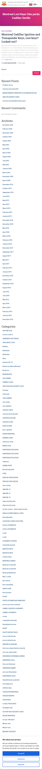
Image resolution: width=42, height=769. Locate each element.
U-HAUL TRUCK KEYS (9, 704)
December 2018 (8, 220)
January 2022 (7, 168)
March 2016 (6, 307)
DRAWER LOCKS (8, 438)
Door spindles (7, 430)
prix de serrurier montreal (11, 604)
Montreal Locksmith (9, 565)
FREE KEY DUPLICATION (10, 477)
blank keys (6, 350)
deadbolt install (8, 422)
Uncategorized (8, 708)
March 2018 (6, 236)
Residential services (9, 624)
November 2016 (8, 276)
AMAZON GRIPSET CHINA (11, 97)
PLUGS (5, 596)
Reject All (21, 764)
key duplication (8, 517)
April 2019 (6, 204)
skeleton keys (7, 688)
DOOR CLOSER (7, 426)
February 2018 (7, 240)
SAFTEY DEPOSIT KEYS (10, 632)
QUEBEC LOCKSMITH (9, 612)
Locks (5, 533)
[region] (21, 752)
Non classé (6, 581)
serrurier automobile (10, 652)
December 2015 (8, 319)
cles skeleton (7, 406)
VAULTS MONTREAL (9, 715)
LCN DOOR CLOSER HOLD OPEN (13, 521)
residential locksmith (10, 620)
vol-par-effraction (9, 719)
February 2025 (7, 129)
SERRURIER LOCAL (9, 660)
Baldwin (5, 346)
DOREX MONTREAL (9, 434)
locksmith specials (9, 545)
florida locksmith (8, 469)
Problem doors (8, 85)
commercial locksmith (10, 414)
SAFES (5, 628)
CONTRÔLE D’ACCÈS (9, 418)
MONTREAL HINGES (9, 561)
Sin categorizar (8, 684)
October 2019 (7, 188)
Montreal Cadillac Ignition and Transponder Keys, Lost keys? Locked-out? (21, 38)
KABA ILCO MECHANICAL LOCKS (13, 513)
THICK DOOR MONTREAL (11, 692)
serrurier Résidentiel (10, 672)
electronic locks (8, 442)
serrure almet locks (9, 636)
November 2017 (8, 248)
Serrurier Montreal (9, 664)
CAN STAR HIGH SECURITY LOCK (13, 386)
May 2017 (6, 260)
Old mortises (7, 592)
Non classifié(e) (7, 31)
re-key (5, 616)
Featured (6, 461)
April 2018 (6, 232)
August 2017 (7, 256)
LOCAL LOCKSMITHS (9, 525)
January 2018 (7, 244)
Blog (4, 358)
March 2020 (6, 180)
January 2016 (7, 315)
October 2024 (7, 137)
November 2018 (8, 224)
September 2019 (8, 192)
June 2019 (6, 196)
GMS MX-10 (6, 489)
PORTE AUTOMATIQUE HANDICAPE (14, 600)
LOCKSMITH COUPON (10, 541)
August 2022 (7, 156)
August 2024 (7, 141)
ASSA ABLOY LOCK (9, 342)
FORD (4, 473)
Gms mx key (7, 485)
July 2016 (6, 292)
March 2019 (6, 208)
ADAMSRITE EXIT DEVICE (11, 338)
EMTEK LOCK (7, 446)
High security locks (9, 501)
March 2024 (6, 153)
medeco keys (7, 557)
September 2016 (8, 283)
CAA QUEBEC (7, 378)
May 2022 (6, 164)
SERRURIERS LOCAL (9, 676)
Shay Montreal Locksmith (11, 680)
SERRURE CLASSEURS (10, 644)
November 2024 (8, 133)
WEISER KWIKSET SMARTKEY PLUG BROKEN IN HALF (20, 93)
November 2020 (8, 176)
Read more (8, 59)
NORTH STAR (7, 588)
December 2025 (8, 125)
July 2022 (6, 160)
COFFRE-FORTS (8, 410)
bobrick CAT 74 (7, 362)
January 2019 (7, 216)
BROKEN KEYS (7, 374)
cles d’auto (6, 402)
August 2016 (7, 287)
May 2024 (6, 145)
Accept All (21, 753)
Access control (8, 334)
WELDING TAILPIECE (9, 731)
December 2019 (8, 184)
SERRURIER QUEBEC (9, 668)
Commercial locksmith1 (11, 89)
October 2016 (7, 280)
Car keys (5, 390)
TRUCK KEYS (7, 700)
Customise (21, 759)
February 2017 (7, 268)
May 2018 (6, 228)
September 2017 (8, 252)
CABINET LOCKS (8, 382)
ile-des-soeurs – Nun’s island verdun (15, 509)
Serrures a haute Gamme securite (14, 648)
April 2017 (6, 264)
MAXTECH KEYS (8, 549)
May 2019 (6, 200)
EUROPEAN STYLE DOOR (10, 449)
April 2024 (6, 149)
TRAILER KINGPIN (8, 696)
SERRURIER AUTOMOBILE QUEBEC (14, 656)
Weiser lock (6, 723)
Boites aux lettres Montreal (11, 366)
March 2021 (6, 172)
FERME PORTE (7, 465)
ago (21, 63)
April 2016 (6, 303)
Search (4, 69)
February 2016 (7, 311)
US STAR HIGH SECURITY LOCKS (13, 712)
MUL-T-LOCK (7, 576)
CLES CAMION (7, 398)
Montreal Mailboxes (9, 573)
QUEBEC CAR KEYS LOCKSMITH (13, 608)
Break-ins (6, 370)
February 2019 (7, 212)
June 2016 (6, 295)
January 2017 (7, 272)
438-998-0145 (7, 330)
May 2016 (6, 299)
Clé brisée (6, 394)
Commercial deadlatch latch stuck (14, 101)
